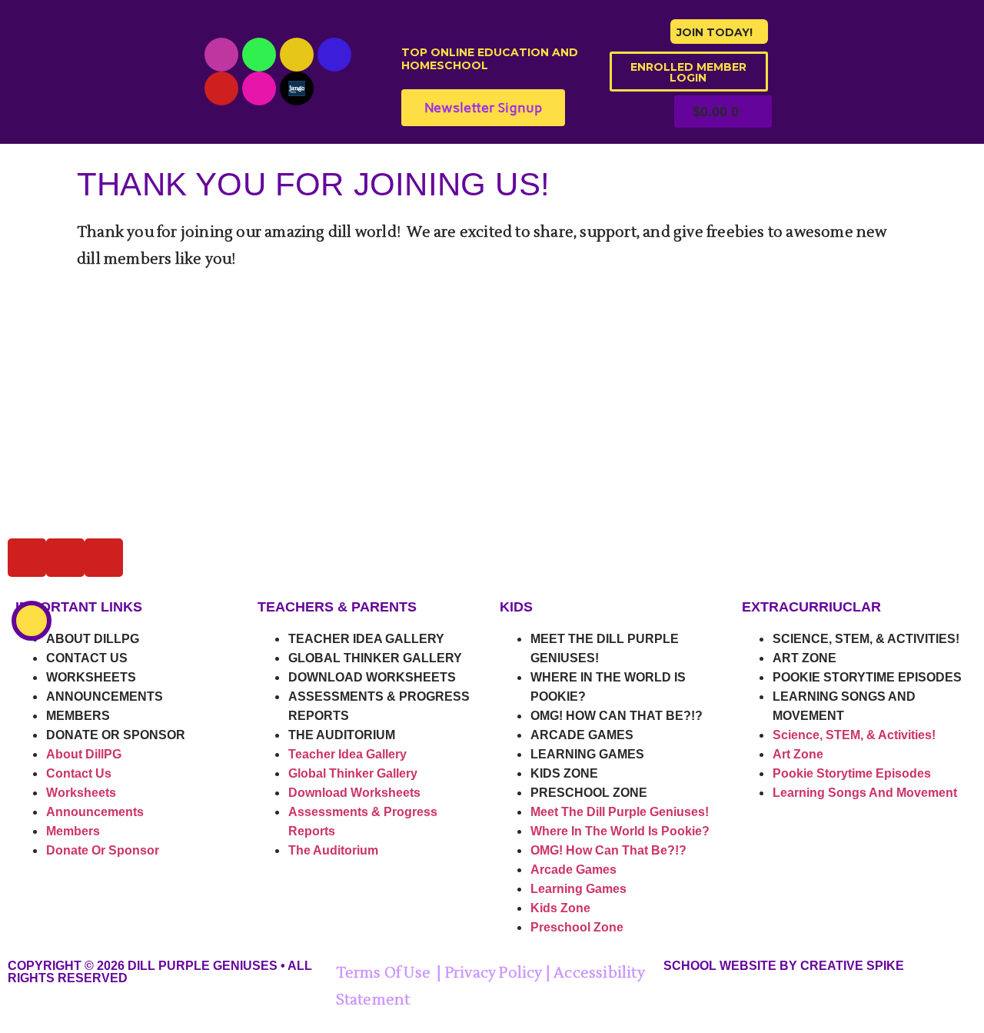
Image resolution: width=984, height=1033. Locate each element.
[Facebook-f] (334, 55)
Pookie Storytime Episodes (867, 677)
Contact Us (87, 658)
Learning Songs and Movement (865, 792)
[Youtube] (221, 55)
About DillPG (92, 638)
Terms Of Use (383, 973)
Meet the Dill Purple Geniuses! (619, 811)
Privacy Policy (494, 973)
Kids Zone (564, 773)
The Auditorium (341, 734)
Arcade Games (581, 734)
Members (78, 715)
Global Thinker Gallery (375, 658)
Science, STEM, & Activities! (866, 638)
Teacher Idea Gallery (366, 638)
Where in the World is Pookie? (620, 831)
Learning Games (587, 754)
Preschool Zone (588, 792)
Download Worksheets (372, 677)
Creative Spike (852, 965)
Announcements (104, 696)
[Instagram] (297, 55)
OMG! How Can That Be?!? (616, 715)
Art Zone (804, 658)
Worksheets (91, 677)
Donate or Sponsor (115, 734)
